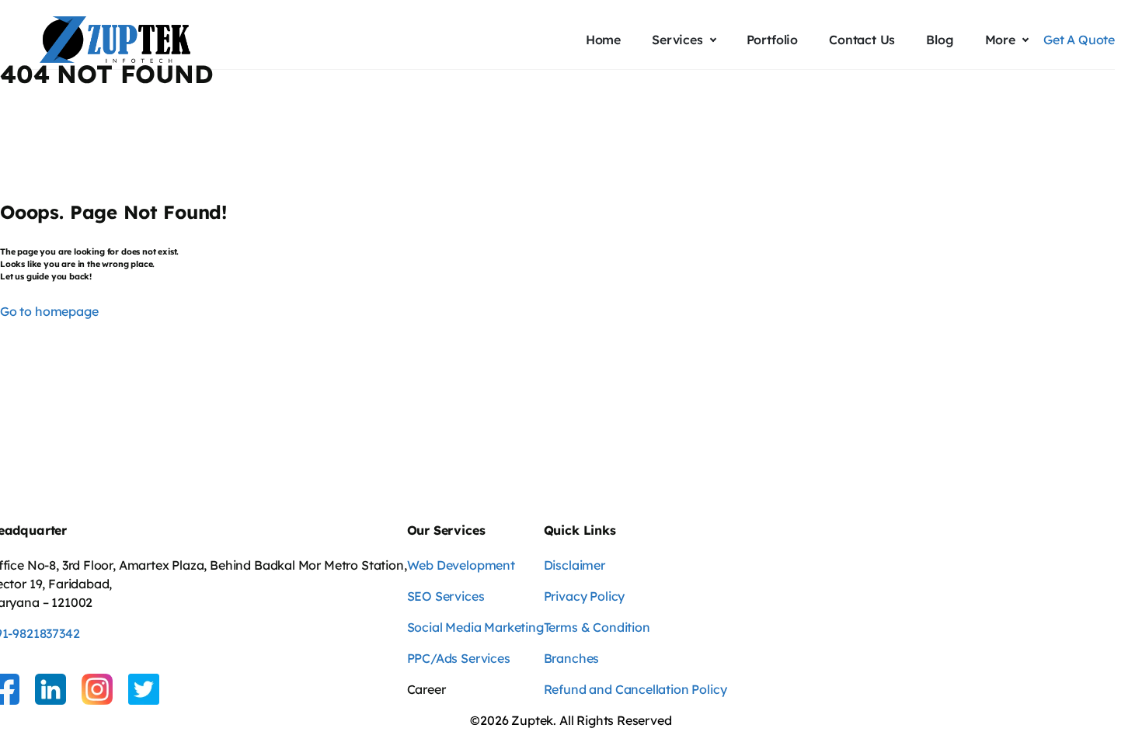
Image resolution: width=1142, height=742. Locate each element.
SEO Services (446, 596)
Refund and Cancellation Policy (635, 689)
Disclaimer (574, 565)
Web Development (461, 565)
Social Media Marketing (475, 627)
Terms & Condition (597, 627)
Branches (572, 658)
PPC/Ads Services (458, 658)
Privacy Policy (584, 596)
